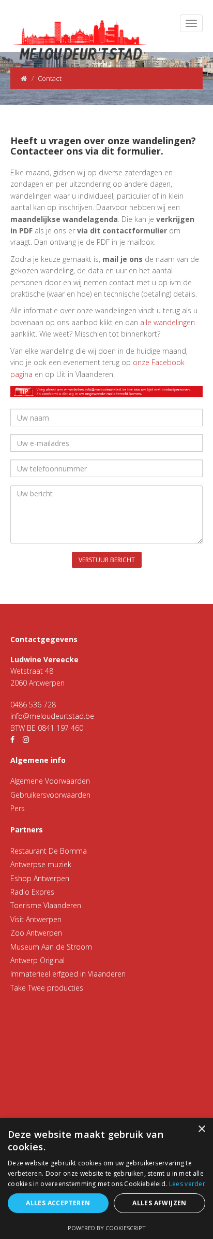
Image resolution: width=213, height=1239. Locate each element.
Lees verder (187, 1183)
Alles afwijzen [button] (159, 1203)
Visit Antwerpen (36, 919)
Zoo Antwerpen (36, 933)
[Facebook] (12, 739)
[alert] (106, 1178)
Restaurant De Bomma (48, 851)
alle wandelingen (167, 322)
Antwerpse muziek (40, 864)
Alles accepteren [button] (58, 1203)
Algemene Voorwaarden (50, 781)
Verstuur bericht (107, 559)
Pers (17, 808)
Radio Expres (32, 892)
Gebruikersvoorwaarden (50, 795)
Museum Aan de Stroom (51, 947)
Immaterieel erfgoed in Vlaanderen (68, 974)
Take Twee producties (46, 988)
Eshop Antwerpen (39, 878)
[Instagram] (26, 739)
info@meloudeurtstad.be (52, 716)
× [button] (201, 1129)
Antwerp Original (37, 960)
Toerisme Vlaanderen (45, 905)
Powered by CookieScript (107, 1228)
